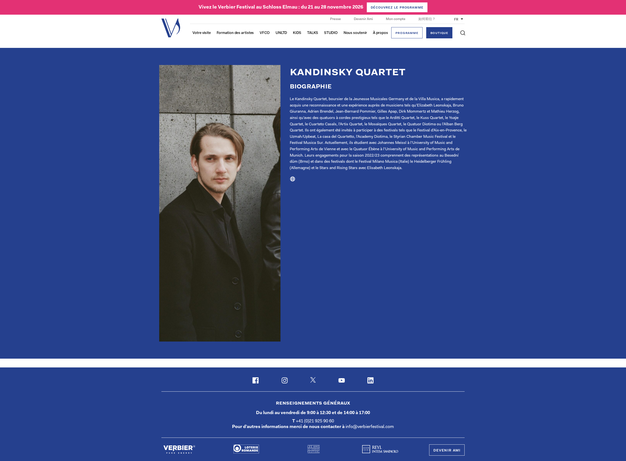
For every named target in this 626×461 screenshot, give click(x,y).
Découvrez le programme (397, 8)
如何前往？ (427, 19)
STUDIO (331, 33)
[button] (462, 33)
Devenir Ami (364, 19)
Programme (406, 33)
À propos (380, 33)
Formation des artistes (235, 33)
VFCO (265, 33)
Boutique (439, 33)
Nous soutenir (355, 33)
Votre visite (201, 33)
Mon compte (396, 19)
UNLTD (281, 33)
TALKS (312, 33)
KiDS (297, 33)
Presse (336, 19)
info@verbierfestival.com (370, 427)
